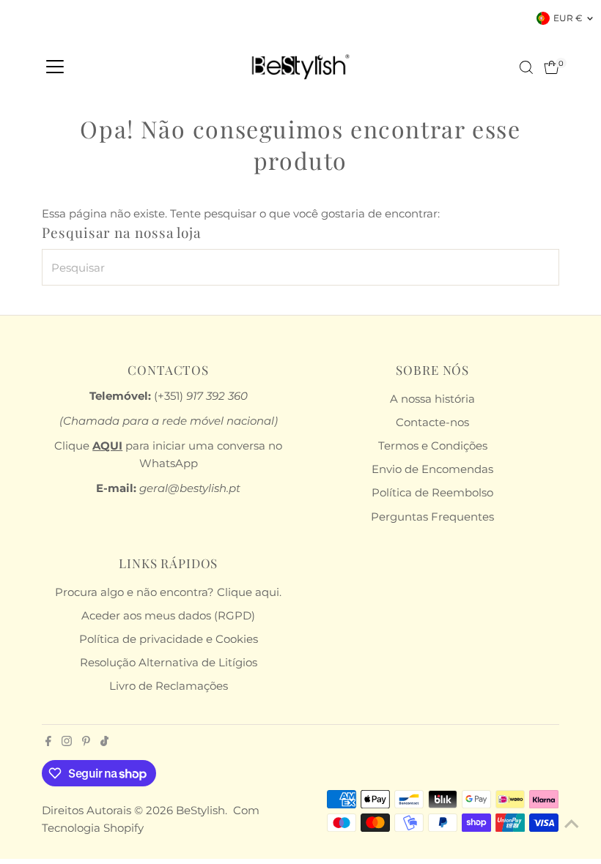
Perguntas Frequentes (432, 517)
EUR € (568, 17)
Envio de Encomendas (432, 469)
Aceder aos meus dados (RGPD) (168, 615)
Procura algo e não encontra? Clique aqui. (168, 592)
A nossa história (432, 399)
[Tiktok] (104, 742)
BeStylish (200, 810)
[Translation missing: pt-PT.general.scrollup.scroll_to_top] (571, 823)
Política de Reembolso (432, 492)
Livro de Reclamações (168, 686)
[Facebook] (48, 742)
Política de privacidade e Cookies (168, 639)
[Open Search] (526, 67)
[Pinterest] (86, 742)
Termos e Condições (432, 446)
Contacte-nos (432, 422)
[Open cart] (551, 67)
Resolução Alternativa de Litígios (168, 662)
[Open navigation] (55, 67)
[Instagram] (66, 742)
